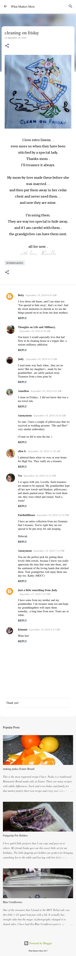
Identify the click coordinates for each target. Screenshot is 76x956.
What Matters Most (22, 6)
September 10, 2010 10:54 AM (50, 415)
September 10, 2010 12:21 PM (40, 475)
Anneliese (23, 391)
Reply (22, 318)
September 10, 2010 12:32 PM (53, 515)
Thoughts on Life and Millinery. (37, 327)
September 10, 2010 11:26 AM (44, 451)
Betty (21, 295)
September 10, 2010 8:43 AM (41, 295)
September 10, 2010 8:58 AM (34, 331)
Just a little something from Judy (37, 590)
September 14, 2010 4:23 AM (44, 629)
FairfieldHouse (26, 515)
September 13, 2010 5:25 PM (34, 594)
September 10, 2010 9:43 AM (46, 391)
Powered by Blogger (40, 943)
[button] (7, 46)
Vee (20, 475)
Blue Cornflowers (12, 902)
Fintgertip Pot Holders (15, 835)
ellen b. (22, 451)
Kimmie (22, 629)
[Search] (70, 6)
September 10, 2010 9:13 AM (41, 359)
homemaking (14, 262)
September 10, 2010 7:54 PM (49, 550)
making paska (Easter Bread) (19, 769)
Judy (21, 359)
